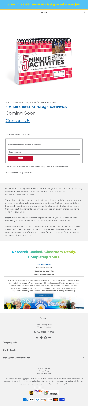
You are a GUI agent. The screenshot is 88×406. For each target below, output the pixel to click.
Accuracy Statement (44, 373)
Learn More (44, 295)
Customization (44, 264)
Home (8, 102)
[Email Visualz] (49, 337)
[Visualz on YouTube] (37, 337)
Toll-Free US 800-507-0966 (44, 332)
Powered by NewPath (44, 271)
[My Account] (4, 12)
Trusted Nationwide (44, 274)
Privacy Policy (44, 371)
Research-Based (44, 267)
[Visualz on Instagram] (45, 337)
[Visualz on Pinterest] (41, 337)
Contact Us (18, 121)
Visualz (44, 12)
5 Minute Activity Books (24, 102)
